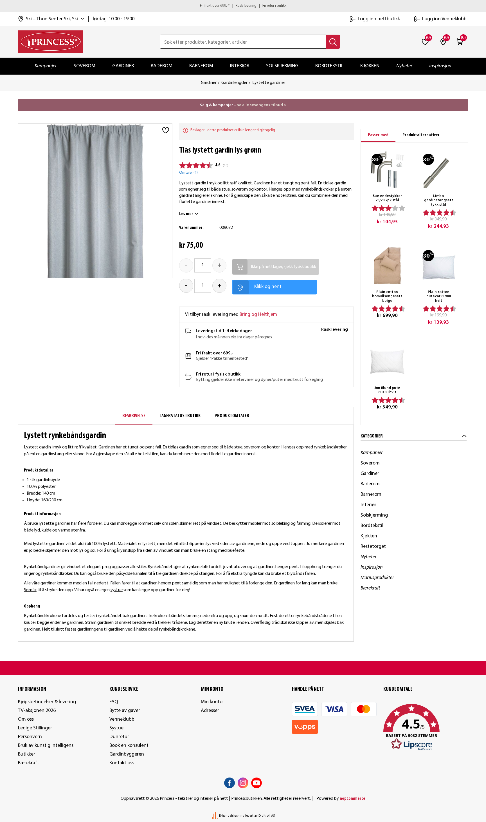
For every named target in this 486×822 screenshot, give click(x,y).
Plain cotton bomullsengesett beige (387, 296)
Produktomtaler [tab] (232, 416)
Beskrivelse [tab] (133, 416)
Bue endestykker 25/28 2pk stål (387, 198)
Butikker (26, 754)
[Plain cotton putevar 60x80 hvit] (438, 265)
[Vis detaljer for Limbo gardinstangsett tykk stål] (438, 169)
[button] (425, 727)
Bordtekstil (329, 66)
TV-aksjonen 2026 (37, 710)
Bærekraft (370, 588)
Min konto (211, 702)
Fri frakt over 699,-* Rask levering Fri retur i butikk (243, 6)
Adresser (210, 710)
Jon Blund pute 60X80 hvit (387, 390)
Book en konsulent (128, 745)
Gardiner (123, 66)
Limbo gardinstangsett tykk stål (438, 200)
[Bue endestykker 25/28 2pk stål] (387, 169)
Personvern (30, 737)
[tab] (378, 135)
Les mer (186, 214)
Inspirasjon (440, 66)
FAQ (113, 702)
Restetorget (373, 546)
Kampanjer (46, 66)
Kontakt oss (121, 763)
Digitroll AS (266, 815)
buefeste (236, 550)
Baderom (161, 66)
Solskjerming (282, 66)
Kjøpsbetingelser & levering (47, 702)
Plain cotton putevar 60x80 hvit (438, 296)
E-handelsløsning (231, 815)
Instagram (243, 783)
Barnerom (201, 66)
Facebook (229, 783)
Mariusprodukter (377, 577)
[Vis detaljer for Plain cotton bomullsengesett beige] (387, 265)
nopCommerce (352, 798)
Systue (116, 728)
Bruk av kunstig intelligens (45, 745)
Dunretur (119, 737)
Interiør (239, 66)
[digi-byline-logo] (215, 815)
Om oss (26, 719)
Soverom (84, 66)
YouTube (256, 783)
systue (117, 590)
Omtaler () (188, 173)
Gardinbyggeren (126, 754)
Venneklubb (121, 719)
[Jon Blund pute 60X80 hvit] (387, 361)
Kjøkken (369, 66)
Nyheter (404, 66)
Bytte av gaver (124, 710)
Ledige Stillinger (35, 728)
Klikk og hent (268, 286)
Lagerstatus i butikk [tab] (180, 416)
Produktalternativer (421, 135)
